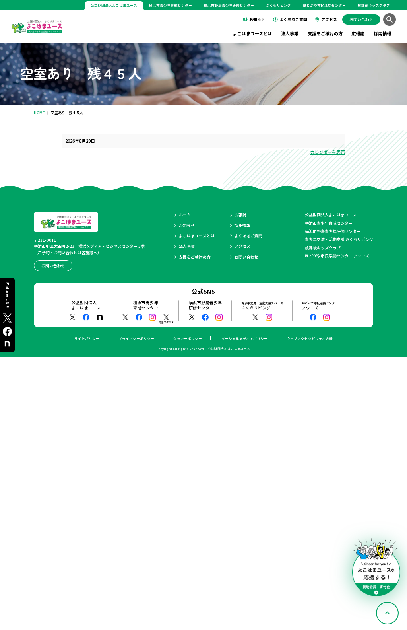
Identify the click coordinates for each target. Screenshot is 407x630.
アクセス (329, 19)
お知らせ (257, 19)
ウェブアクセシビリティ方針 (310, 338)
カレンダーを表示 (327, 152)
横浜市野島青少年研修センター (229, 5)
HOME (39, 112)
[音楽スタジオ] (166, 317)
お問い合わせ (246, 257)
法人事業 (289, 33)
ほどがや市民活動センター (324, 5)
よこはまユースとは (252, 33)
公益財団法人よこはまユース (331, 215)
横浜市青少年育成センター (170, 5)
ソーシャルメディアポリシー (244, 338)
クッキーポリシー (187, 338)
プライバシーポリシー (136, 338)
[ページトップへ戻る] (387, 613)
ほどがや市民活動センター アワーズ (337, 256)
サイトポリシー (86, 338)
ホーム (185, 215)
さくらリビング (278, 5)
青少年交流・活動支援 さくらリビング (339, 239)
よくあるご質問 (293, 19)
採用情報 (382, 33)
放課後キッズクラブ (374, 5)
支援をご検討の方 (325, 33)
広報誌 (357, 33)
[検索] (389, 19)
